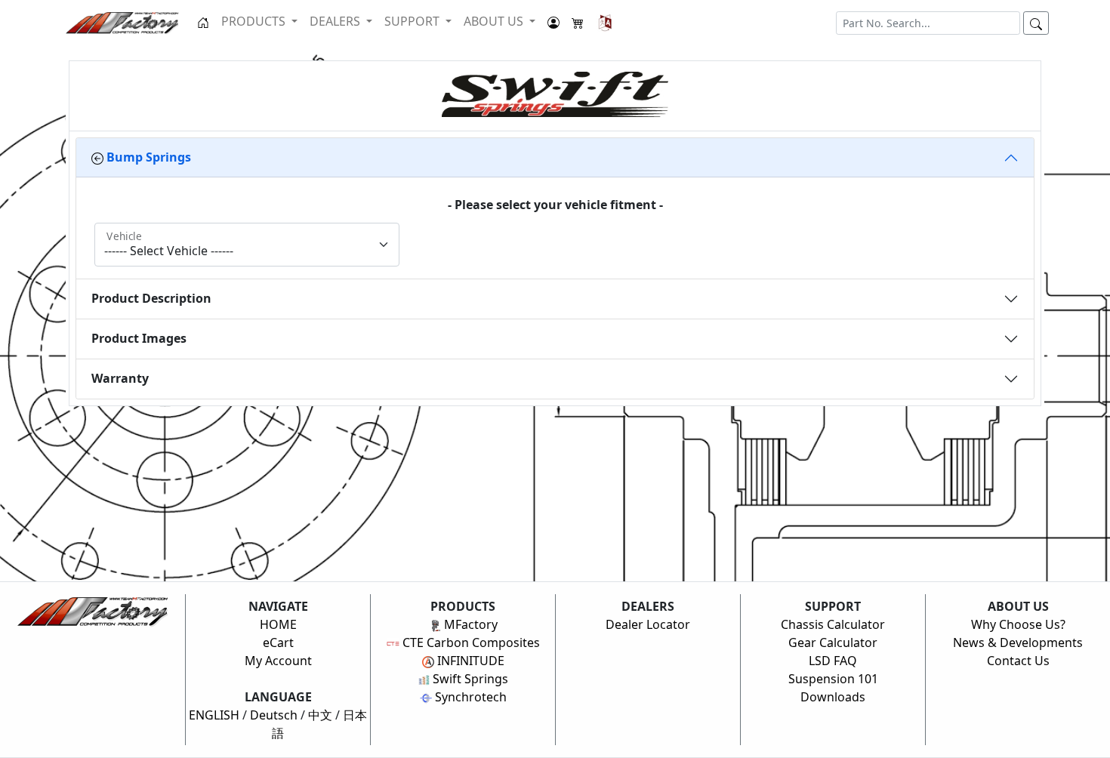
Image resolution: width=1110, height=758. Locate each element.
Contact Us (1018, 660)
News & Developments (1018, 642)
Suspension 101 (833, 678)
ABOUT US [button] (495, 21)
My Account (278, 660)
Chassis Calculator (833, 624)
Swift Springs (469, 678)
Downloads (832, 697)
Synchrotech (469, 697)
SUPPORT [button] (413, 21)
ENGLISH (214, 715)
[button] (605, 22)
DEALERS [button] (336, 21)
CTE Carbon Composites (469, 642)
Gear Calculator (832, 642)
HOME (278, 624)
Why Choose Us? (1018, 624)
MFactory (469, 624)
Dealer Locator (648, 624)
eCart (278, 642)
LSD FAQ (833, 660)
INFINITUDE (469, 660)
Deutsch (274, 715)
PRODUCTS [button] (254, 21)
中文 (320, 715)
